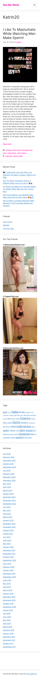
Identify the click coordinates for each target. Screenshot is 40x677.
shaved (29, 430)
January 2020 (8, 570)
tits (36, 434)
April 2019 (7, 587)
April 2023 (7, 514)
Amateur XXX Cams (13, 150)
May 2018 (6, 620)
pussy (6, 430)
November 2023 (9, 500)
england (5, 418)
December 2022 (9, 524)
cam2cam (6, 415)
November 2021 (9, 554)
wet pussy (28, 438)
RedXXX (6, 225)
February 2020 (8, 567)
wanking (20, 437)
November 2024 (9, 480)
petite (33, 426)
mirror (8, 427)
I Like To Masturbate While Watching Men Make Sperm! (19, 33)
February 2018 (8, 630)
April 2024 (7, 487)
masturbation (31, 423)
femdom (13, 418)
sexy (22, 430)
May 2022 (7, 544)
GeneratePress (32, 674)
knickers (24, 422)
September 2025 (9, 467)
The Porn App (8, 229)
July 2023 (7, 507)
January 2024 (8, 494)
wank (13, 437)
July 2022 (6, 537)
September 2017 (9, 647)
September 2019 (9, 577)
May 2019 (7, 584)
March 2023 (7, 517)
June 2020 (7, 564)
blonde (22, 412)
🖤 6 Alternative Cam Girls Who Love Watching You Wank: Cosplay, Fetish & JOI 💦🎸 (19, 174)
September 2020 (9, 560)
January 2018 (8, 634)
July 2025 (6, 470)
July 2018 (6, 614)
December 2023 (9, 497)
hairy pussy (7, 423)
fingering (25, 418)
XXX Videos (21, 153)
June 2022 (7, 540)
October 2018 (8, 604)
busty (32, 412)
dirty (21, 415)
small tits (6, 434)
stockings (24, 433)
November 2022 (9, 527)
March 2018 (7, 627)
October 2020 (8, 557)
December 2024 (9, 477)
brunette (27, 412)
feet (8, 418)
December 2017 (9, 637)
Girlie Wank (11, 153)
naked (13, 426)
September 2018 (9, 607)
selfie (17, 430)
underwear (6, 438)
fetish (18, 418)
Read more (7, 144)
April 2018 (7, 624)
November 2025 (9, 461)
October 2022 (8, 530)
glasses (33, 418)
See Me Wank (11, 4)
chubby (11, 415)
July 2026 (7, 454)
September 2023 (9, 504)
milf (4, 426)
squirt (16, 434)
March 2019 (7, 590)
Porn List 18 (7, 222)
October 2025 (8, 464)
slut (34, 430)
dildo (18, 415)
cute (15, 415)
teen (32, 434)
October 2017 (8, 644)
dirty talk (26, 415)
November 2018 (9, 600)
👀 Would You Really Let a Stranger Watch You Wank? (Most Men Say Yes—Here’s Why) (19, 189)
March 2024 (7, 490)
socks (11, 434)
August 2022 (8, 534)
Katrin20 (9, 156)
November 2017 (9, 640)
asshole (9, 412)
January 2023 (8, 520)
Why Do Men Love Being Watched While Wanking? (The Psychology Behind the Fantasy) (18, 203)
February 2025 (8, 474)
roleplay (13, 430)
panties (27, 426)
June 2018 (7, 617)
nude (19, 426)
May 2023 (7, 510)
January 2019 (8, 594)
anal (5, 412)
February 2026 (8, 457)
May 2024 (7, 484)
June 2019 (7, 580)
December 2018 (9, 597)
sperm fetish (18, 156)
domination (33, 415)
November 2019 (9, 574)
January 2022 (8, 547)
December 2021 (9, 550)
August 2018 (8, 610)
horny (16, 422)
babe (15, 411)
